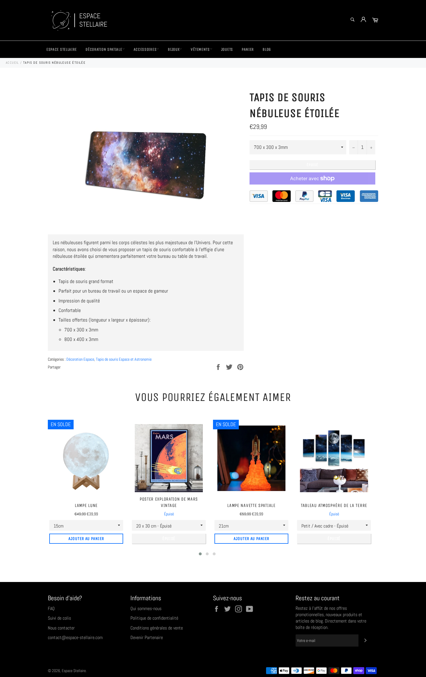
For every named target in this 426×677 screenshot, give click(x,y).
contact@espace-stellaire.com (75, 637)
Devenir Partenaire (146, 637)
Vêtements (200, 49)
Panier (248, 49)
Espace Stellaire (61, 49)
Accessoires (145, 49)
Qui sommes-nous (145, 608)
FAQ (51, 608)
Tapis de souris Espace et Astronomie (124, 359)
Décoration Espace (80, 359)
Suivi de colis (59, 618)
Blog (267, 49)
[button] (200, 554)
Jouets (227, 49)
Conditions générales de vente (156, 628)
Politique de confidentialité (154, 618)
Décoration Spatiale (103, 49)
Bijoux (173, 49)
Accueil (12, 63)
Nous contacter (61, 628)
